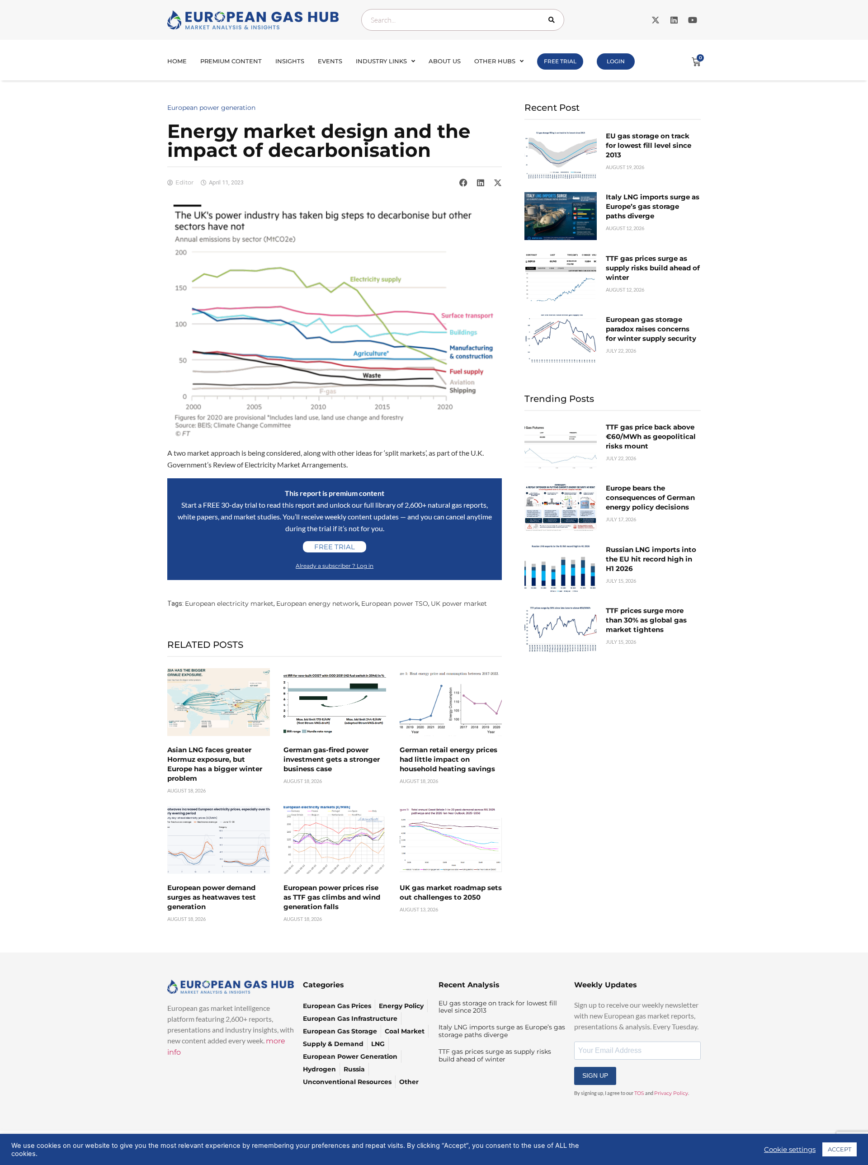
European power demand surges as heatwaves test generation (211, 897)
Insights (289, 61)
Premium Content (231, 61)
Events (330, 61)
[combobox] (462, 20)
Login (616, 61)
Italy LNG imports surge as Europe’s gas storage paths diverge (652, 206)
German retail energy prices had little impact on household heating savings (448, 759)
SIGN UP (595, 1075)
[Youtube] (692, 20)
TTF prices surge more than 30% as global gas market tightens (646, 620)
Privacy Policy (671, 1093)
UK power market (459, 603)
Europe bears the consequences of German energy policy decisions (650, 497)
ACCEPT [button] (839, 1149)
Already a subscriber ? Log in (334, 565)
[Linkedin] (674, 20)
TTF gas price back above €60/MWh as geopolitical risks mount (651, 436)
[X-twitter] (655, 20)
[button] (463, 182)
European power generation (211, 108)
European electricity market (229, 603)
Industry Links (381, 61)
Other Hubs (494, 61)
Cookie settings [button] (790, 1150)
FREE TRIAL (560, 61)
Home (177, 61)
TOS (639, 1093)
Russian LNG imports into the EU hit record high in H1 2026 (651, 559)
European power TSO (394, 603)
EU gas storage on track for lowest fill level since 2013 (648, 145)
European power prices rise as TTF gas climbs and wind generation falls (331, 897)
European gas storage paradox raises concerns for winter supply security (651, 329)
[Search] (553, 20)
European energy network (317, 603)
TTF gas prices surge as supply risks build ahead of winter (653, 268)
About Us (445, 61)
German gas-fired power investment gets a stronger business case (331, 759)
